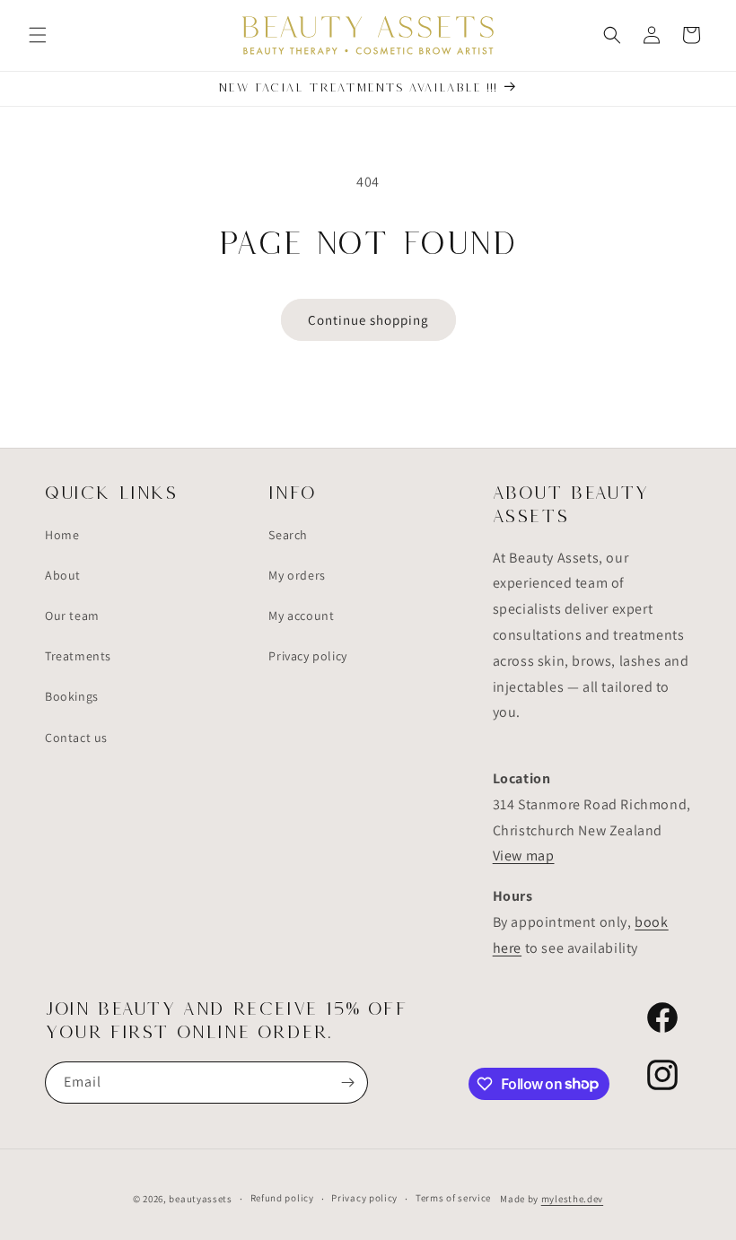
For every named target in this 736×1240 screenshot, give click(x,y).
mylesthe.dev (572, 1198)
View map (524, 855)
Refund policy (282, 1198)
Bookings (72, 696)
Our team (72, 615)
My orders (296, 575)
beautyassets (200, 1198)
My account (301, 615)
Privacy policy (307, 656)
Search (288, 535)
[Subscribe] (347, 1082)
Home (62, 535)
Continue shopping (368, 319)
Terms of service (453, 1198)
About (63, 575)
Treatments (78, 656)
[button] (37, 35)
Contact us (76, 737)
